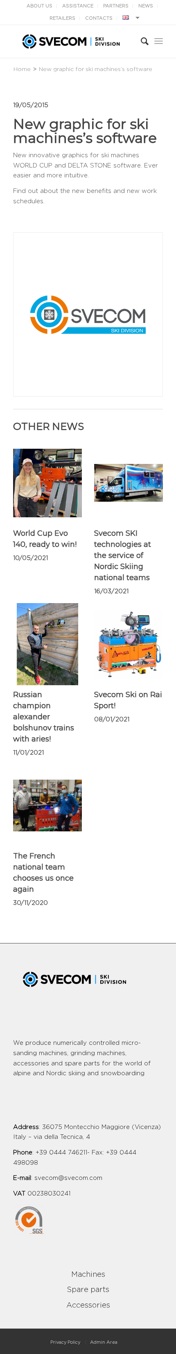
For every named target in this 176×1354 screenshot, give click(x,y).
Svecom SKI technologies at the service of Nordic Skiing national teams (122, 555)
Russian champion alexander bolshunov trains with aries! (43, 717)
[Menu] (158, 41)
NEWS (145, 6)
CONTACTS (99, 18)
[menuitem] (65, 1342)
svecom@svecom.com (68, 1178)
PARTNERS (116, 6)
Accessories (88, 1305)
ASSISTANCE (77, 6)
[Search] (141, 41)
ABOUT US (39, 6)
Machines (88, 1274)
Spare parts (88, 1290)
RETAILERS (62, 18)
